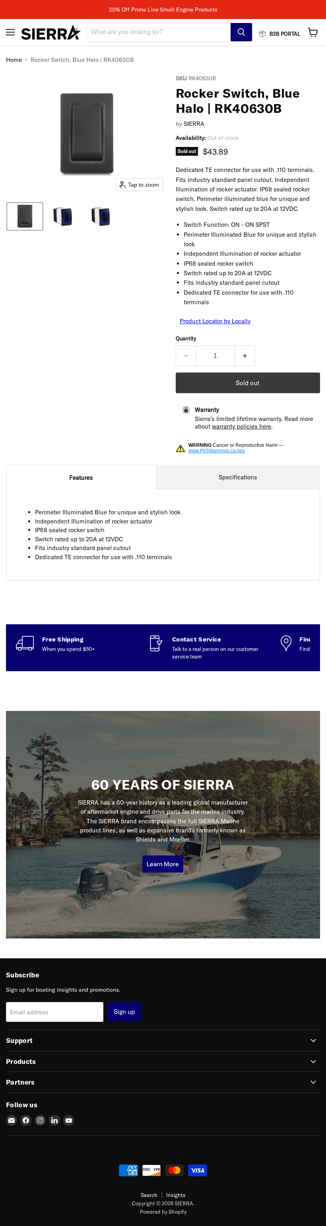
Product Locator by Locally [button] (215, 321)
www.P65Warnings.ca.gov (216, 451)
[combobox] (159, 32)
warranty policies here (241, 426)
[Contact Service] (214, 647)
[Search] (241, 32)
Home (14, 59)
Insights (176, 1195)
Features (81, 477)
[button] (25, 216)
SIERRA (194, 123)
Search (149, 1195)
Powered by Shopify (163, 1212)
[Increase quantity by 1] (245, 356)
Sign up (124, 1012)
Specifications (238, 477)
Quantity (186, 339)
